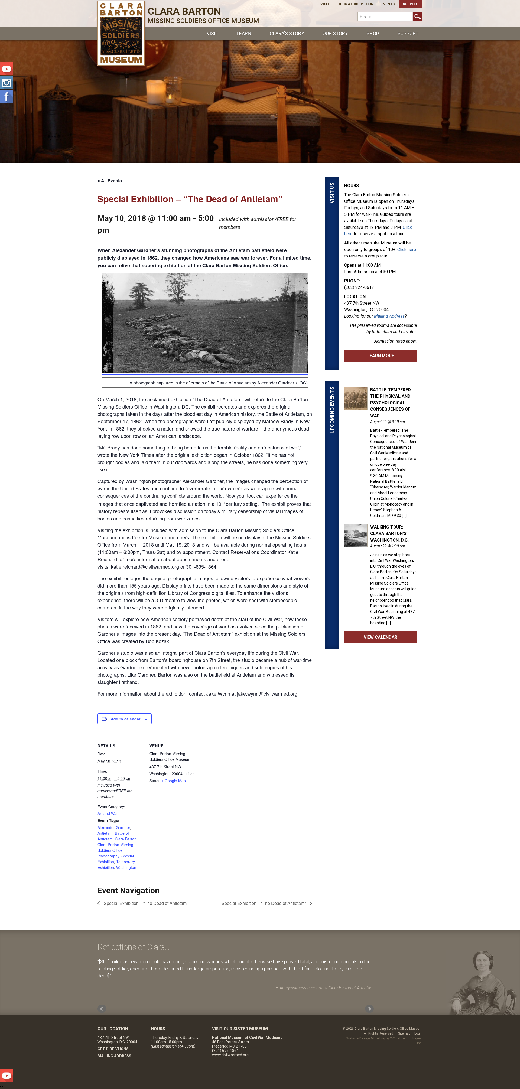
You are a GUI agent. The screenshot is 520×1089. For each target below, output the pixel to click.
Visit (324, 4)
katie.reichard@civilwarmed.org (145, 566)
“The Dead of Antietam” (218, 399)
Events (388, 4)
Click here (406, 249)
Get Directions (113, 1049)
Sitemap (404, 1033)
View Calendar (380, 637)
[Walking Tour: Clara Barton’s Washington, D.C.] (356, 544)
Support (411, 4)
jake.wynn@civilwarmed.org (267, 693)
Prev (102, 1009)
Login (418, 1033)
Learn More (380, 355)
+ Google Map (173, 780)
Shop (372, 33)
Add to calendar (125, 719)
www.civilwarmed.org (230, 1055)
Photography (108, 856)
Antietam (105, 833)
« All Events (110, 180)
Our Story (335, 33)
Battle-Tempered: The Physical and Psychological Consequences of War (391, 402)
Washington (126, 867)
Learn (244, 33)
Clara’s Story (287, 33)
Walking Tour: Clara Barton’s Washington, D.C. (389, 533)
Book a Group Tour (355, 4)
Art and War (108, 813)
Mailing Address (389, 316)
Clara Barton (125, 839)
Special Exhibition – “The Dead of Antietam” (145, 903)
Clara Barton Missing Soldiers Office (115, 847)
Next (369, 1009)
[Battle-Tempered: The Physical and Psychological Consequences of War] (356, 407)
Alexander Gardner (114, 827)
